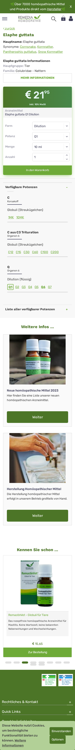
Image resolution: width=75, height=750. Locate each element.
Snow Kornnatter (50, 52)
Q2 (17, 287)
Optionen (58, 739)
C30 (27, 252)
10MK (20, 217)
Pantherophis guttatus (19, 52)
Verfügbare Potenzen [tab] (21, 187)
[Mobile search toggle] (54, 18)
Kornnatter (45, 47)
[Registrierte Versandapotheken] (49, 680)
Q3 (24, 287)
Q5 (37, 287)
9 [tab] (33, 665)
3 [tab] (25, 662)
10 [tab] (42, 665)
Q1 (10, 287)
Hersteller (54, 9)
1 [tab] (8, 662)
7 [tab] (58, 662)
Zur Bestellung (37, 652)
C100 (44, 252)
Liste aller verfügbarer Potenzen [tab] (30, 309)
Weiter (37, 417)
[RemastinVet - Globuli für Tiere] (37, 583)
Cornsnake (28, 47)
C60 (35, 252)
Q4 (30, 287)
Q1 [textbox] (36, 136)
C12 (10, 252)
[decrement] (67, 159)
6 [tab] (50, 662)
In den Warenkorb (37, 170)
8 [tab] (67, 662)
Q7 (50, 287)
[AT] (29, 18)
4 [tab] (33, 662)
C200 (55, 252)
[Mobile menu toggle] (4, 19)
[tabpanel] (37, 606)
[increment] (67, 155)
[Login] (71, 18)
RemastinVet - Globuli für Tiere (28, 615)
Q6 (43, 287)
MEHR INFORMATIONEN (37, 78)
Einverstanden (61, 731)
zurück (9, 28)
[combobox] (51, 136)
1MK (11, 217)
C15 (18, 252)
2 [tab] (17, 662)
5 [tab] (42, 662)
